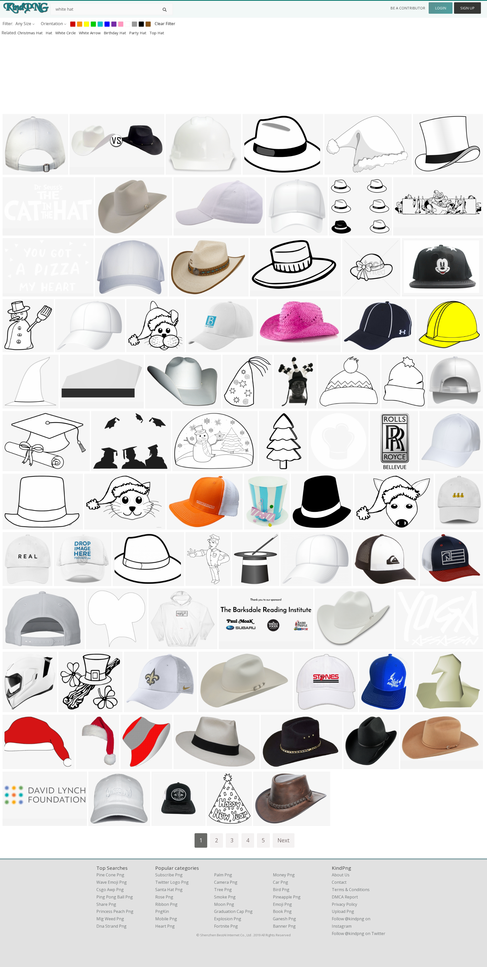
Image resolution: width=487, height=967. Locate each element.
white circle (66, 32)
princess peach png (114, 911)
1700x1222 (265, 822)
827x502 (12, 293)
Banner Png (284, 926)
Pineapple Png (287, 897)
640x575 (300, 526)
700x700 (276, 232)
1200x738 (209, 708)
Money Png (284, 875)
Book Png (282, 911)
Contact (339, 882)
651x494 (324, 645)
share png (106, 904)
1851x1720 (341, 232)
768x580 (290, 582)
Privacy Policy (344, 904)
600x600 (12, 171)
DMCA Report (345, 897)
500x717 (411, 293)
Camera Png (225, 882)
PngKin (162, 911)
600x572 (12, 405)
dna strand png (111, 926)
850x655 (105, 232)
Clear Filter (165, 23)
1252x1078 (426, 708)
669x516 (155, 405)
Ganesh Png (284, 919)
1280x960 (255, 526)
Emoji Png (282, 904)
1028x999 (354, 765)
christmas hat (31, 32)
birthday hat (115, 32)
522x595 (242, 582)
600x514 (327, 405)
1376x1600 (218, 822)
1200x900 (184, 765)
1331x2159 (271, 467)
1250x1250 (106, 293)
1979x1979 (14, 348)
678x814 (391, 405)
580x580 (158, 645)
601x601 (161, 822)
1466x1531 (132, 765)
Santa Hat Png (169, 889)
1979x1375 (336, 171)
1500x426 (229, 645)
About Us (341, 875)
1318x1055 (177, 171)
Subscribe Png (169, 875)
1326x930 (183, 467)
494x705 (85, 765)
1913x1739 (138, 348)
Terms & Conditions (351, 889)
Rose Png (164, 897)
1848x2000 (180, 293)
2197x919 (13, 232)
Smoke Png (225, 897)
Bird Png (281, 889)
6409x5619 (439, 405)
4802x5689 (197, 582)
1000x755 (406, 645)
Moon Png (224, 904)
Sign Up (467, 8)
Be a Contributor (407, 8)
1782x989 (411, 765)
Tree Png (223, 889)
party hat (138, 32)
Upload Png (343, 911)
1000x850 (423, 171)
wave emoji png (111, 882)
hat (49, 32)
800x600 (98, 822)
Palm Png (223, 875)
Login (440, 8)
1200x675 (177, 526)
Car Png (280, 882)
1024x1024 (71, 405)
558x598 (232, 405)
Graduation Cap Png (233, 911)
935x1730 (380, 467)
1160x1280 (14, 708)
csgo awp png (110, 889)
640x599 (68, 708)
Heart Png (165, 926)
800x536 (267, 348)
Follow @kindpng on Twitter (358, 933)
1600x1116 (14, 526)
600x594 (95, 645)
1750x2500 (272, 765)
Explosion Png (227, 919)
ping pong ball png (114, 897)
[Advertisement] (152, 74)
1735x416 (13, 822)
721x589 (362, 582)
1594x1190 (197, 348)
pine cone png (110, 875)
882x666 (101, 467)
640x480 (252, 171)
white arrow (90, 32)
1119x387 (80, 171)
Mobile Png (166, 919)
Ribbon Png (166, 904)
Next (283, 840)
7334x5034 (14, 467)
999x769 (364, 526)
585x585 (318, 467)
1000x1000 (447, 526)
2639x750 (404, 232)
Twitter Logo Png (172, 882)
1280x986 (427, 348)
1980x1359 (96, 526)
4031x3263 (67, 348)
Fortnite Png (226, 926)
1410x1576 (371, 708)
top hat (156, 32)
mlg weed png (110, 919)
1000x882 (260, 293)
